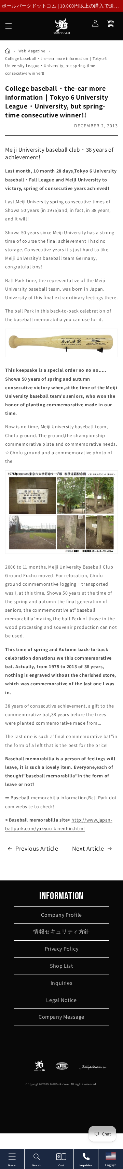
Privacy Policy (61, 948)
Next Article (88, 848)
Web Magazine (31, 50)
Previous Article (36, 848)
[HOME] (7, 50)
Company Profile (61, 914)
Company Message (61, 1016)
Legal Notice (61, 1000)
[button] (8, 26)
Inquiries (61, 983)
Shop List (61, 965)
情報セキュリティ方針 (61, 931)
